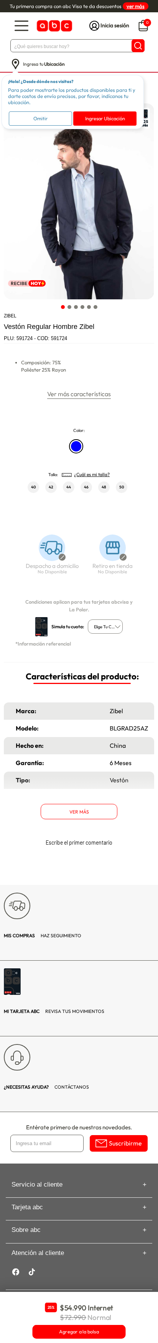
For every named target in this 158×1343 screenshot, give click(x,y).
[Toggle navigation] (21, 26)
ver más (136, 6)
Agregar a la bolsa (79, 1332)
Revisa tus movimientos (54, 1011)
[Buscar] (138, 45)
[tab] (63, 307)
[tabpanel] (78, 201)
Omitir (40, 118)
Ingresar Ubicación (105, 118)
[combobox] (105, 626)
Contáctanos (46, 1087)
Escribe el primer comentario (79, 842)
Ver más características (79, 394)
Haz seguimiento (42, 935)
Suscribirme (125, 1143)
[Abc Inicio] (54, 26)
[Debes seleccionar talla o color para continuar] (49, 558)
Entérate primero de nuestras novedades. (79, 1127)
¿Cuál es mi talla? (92, 474)
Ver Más (79, 812)
